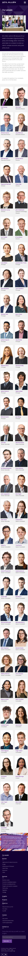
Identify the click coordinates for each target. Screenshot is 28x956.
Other (3, 872)
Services (4, 876)
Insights (4, 896)
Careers (4, 915)
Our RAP (4, 911)
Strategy (4, 892)
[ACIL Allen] (9, 3)
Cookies (8, 949)
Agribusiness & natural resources (9, 862)
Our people (5, 855)
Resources (4, 870)
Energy (3, 864)
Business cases (6, 880)
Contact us (5, 927)
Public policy (5, 888)
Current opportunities (7, 922)
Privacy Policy (3, 949)
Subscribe (6, 941)
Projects (4, 900)
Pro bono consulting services (8, 884)
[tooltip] (2, 954)
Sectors (4, 858)
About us (4, 903)
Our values (4, 908)
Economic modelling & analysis (9, 882)
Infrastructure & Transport (8, 866)
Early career (5, 918)
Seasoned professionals (8, 920)
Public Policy (5, 868)
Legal (12, 949)
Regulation (4, 890)
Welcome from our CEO (7, 906)
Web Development (5, 951)
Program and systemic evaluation (9, 886)
